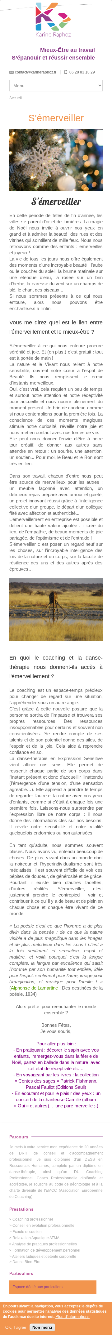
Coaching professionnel (32, 1219)
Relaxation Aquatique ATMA (35, 1238)
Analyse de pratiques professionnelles (44, 1244)
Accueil (15, 98)
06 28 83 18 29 (82, 72)
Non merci (42, 1327)
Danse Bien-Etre (26, 1262)
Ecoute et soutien (27, 1232)
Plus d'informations (72, 1316)
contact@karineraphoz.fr (35, 72)
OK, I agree (15, 1327)
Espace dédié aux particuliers (37, 1287)
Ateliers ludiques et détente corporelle (44, 1256)
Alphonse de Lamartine (34, 987)
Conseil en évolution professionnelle (43, 1225)
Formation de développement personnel (46, 1250)
